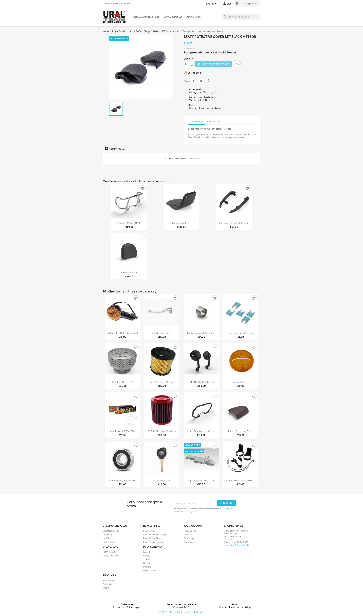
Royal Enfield (172, 16)
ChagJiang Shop (111, 555)
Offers (106, 588)
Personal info (190, 531)
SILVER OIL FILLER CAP (122, 382)
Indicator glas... (240, 382)
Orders (187, 534)
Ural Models (108, 534)
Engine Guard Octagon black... (201, 431)
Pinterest (208, 81)
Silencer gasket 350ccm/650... (201, 333)
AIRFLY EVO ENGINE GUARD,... (129, 223)
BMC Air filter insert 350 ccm (162, 431)
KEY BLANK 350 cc (161, 480)
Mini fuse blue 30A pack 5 (240, 333)
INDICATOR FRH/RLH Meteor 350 (122, 333)
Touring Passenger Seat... (240, 431)
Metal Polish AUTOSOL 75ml (122, 431)
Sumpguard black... (181, 223)
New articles (109, 580)
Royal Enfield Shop (152, 538)
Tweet (201, 81)
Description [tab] (196, 121)
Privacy (146, 555)
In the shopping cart (213, 64)
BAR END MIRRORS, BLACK (201, 382)
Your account (193, 525)
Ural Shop (107, 538)
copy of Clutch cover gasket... (201, 480)
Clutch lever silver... (162, 333)
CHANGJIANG (193, 16)
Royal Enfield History (153, 542)
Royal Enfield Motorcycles (155, 534)
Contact (147, 563)
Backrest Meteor (129, 272)
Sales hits (107, 584)
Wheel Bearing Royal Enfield (122, 480)
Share (194, 81)
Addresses (189, 542)
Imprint (146, 552)
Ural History (108, 542)
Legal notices (149, 570)
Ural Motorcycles (146, 16)
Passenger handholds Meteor (234, 223)
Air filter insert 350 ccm (161, 382)
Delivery (147, 566)
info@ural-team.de (240, 545)
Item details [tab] (213, 121)
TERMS (146, 559)
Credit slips (189, 538)
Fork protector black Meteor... (240, 480)
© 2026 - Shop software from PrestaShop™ (181, 612)
